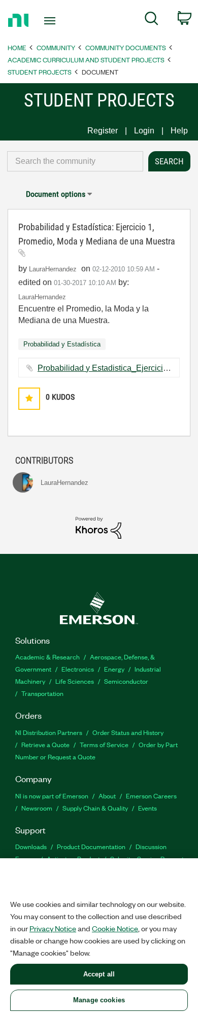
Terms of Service (104, 744)
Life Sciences (74, 681)
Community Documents (125, 47)
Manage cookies (99, 1000)
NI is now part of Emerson (51, 795)
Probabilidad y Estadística (62, 344)
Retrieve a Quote (45, 744)
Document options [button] (55, 194)
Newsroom (36, 808)
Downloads (31, 846)
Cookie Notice (115, 928)
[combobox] (75, 161)
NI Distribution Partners (48, 732)
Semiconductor (126, 681)
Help (179, 130)
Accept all (99, 974)
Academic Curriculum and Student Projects (86, 59)
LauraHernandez (42, 297)
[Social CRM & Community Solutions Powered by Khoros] (98, 527)
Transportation (42, 693)
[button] (29, 398)
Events (147, 808)
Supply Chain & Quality (95, 808)
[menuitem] (151, 20)
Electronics (77, 669)
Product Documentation (91, 846)
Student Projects (40, 72)
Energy (114, 669)
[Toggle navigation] (51, 21)
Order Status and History (127, 732)
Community (56, 47)
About (107, 795)
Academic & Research (47, 656)
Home (17, 47)
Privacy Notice (52, 928)
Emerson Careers (151, 795)
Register (102, 130)
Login (144, 130)
